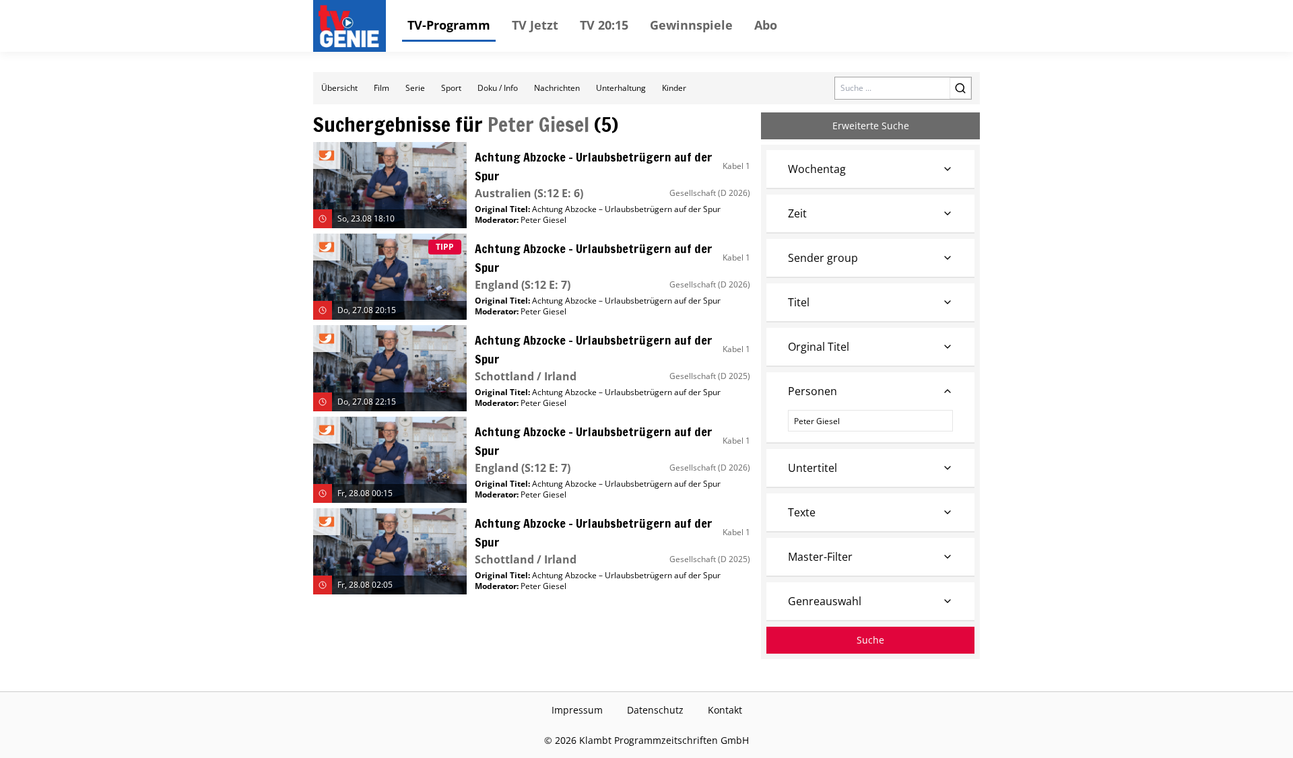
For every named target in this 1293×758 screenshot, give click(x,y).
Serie (415, 88)
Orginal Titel (818, 346)
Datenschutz (655, 709)
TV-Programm (448, 25)
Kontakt (725, 709)
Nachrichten (557, 88)
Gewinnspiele (691, 25)
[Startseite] (352, 26)
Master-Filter (820, 556)
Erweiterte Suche (870, 125)
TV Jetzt (535, 25)
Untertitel (812, 467)
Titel (798, 302)
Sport (451, 88)
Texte (802, 512)
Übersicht (339, 88)
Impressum (577, 709)
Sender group (823, 257)
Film (381, 88)
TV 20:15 (604, 25)
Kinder (674, 88)
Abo (765, 25)
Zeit (797, 213)
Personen (812, 391)
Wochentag (817, 169)
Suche (870, 639)
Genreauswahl (824, 601)
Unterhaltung (621, 88)
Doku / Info (497, 88)
